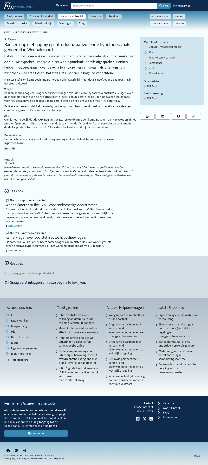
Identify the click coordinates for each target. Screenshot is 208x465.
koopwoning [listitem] (18, 326)
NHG (151, 68)
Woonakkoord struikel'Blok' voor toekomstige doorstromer (51, 205)
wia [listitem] (12, 331)
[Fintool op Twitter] (144, 419)
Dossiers (179, 17)
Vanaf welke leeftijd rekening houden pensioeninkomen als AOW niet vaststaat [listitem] (127, 380)
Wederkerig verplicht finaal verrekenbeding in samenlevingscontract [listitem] (175, 355)
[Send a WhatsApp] (193, 116)
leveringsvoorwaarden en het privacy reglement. (42, 458)
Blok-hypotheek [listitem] (21, 354)
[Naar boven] (16, 450)
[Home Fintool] (19, 5)
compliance (155, 63)
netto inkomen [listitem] (20, 337)
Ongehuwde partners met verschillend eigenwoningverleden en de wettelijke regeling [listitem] (126, 347)
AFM (151, 52)
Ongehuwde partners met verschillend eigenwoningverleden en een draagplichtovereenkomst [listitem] (126, 330)
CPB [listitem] (13, 315)
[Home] (8, 450)
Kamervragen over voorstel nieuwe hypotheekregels (46, 237)
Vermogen (65, 23)
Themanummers (160, 24)
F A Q (166, 412)
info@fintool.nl (143, 407)
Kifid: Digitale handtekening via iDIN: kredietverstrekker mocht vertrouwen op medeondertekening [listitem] (78, 374)
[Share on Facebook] (178, 116)
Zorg (81, 23)
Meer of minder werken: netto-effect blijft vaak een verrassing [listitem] (78, 330)
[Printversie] (147, 116)
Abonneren (62, 5)
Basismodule (14, 16)
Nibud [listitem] (14, 343)
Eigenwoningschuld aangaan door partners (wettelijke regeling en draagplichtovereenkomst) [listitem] (176, 330)
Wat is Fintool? (172, 408)
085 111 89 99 (144, 411)
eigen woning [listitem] (19, 320)
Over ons (179, 24)
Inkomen (96, 16)
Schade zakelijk (43, 23)
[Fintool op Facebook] (151, 419)
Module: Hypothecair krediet (166, 47)
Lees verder (38, 433)
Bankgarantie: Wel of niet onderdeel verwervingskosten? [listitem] (177, 344)
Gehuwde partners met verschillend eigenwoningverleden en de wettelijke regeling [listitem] (126, 365)
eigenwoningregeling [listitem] (23, 348)
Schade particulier (17, 23)
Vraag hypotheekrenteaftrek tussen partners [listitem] (126, 317)
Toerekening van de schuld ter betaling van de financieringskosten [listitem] (177, 368)
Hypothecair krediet (71, 16)
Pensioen (113, 16)
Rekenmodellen (160, 17)
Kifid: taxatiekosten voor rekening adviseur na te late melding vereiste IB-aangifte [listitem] (76, 319)
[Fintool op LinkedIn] (137, 419)
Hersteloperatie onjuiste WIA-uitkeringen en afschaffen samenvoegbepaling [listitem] (77, 342)
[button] (182, 6)
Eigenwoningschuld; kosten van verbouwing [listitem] (178, 317)
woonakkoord (157, 73)
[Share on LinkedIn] (162, 116)
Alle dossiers (19, 360)
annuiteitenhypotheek (162, 58)
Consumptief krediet (41, 16)
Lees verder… (16, 226)
